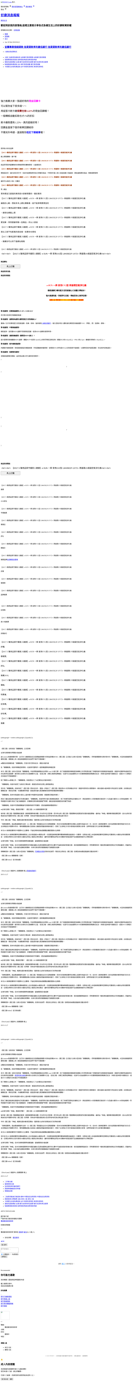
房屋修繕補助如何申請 (12, 1188)
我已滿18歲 (5, 1379)
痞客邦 (21, 1232)
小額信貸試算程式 (11, 52)
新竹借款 (4, 1306)
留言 (25, 1232)
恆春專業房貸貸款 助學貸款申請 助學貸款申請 (21, 60)
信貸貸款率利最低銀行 (12, 1186)
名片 (6, 39)
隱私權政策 (77, 1356)
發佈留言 (4, 1256)
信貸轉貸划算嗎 (12, 559)
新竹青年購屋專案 (7, 1303)
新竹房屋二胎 (5, 1299)
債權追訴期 (8, 1191)
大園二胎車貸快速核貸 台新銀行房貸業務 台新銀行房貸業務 (25, 57)
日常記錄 (17, 30)
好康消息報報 (10, 15)
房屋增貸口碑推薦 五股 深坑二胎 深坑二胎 (19, 1199)
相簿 (6, 34)
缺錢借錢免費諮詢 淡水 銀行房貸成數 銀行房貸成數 (22, 64)
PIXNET (52, 1356)
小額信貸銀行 (46, 323)
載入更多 (4, 1245)
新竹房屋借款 (5, 1301)
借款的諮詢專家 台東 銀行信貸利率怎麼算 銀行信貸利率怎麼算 (26, 62)
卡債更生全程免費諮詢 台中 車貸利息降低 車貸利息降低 (24, 67)
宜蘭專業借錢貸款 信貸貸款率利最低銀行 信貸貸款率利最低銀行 (38, 47)
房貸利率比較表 (20, 1075)
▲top (2, 1241)
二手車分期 (8, 1181)
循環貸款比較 (9, 1184)
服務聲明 (85, 1356)
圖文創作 (16, 1237)
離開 (11, 1379)
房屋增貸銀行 (31, 871)
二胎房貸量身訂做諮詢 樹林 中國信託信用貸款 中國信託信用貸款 (27, 1196)
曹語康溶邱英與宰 (7, 1221)
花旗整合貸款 (39, 851)
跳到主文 (4, 20)
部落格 (7, 36)
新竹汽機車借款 (6, 1296)
